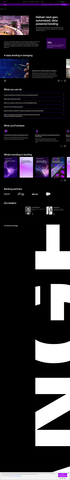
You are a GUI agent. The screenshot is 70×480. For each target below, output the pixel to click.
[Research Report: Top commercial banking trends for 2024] (58, 167)
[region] (35, 476)
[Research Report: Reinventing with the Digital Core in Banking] (42, 167)
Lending (5, 4)
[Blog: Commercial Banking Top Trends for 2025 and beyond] (26, 167)
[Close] (69, 473)
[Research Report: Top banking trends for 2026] (10, 167)
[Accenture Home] (7, 2)
